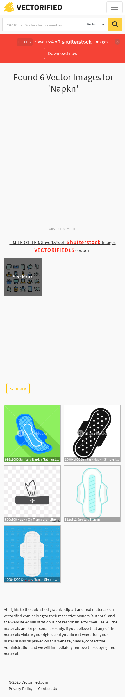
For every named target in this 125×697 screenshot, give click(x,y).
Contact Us (47, 688)
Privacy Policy (21, 688)
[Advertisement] (62, 162)
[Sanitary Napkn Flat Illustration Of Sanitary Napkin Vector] (32, 433)
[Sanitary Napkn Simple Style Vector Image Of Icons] (32, 554)
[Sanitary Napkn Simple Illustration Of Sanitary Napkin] (92, 433)
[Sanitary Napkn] (92, 494)
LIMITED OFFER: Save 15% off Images (62, 242)
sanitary (18, 388)
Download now (62, 53)
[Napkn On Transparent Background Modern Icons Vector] (32, 494)
